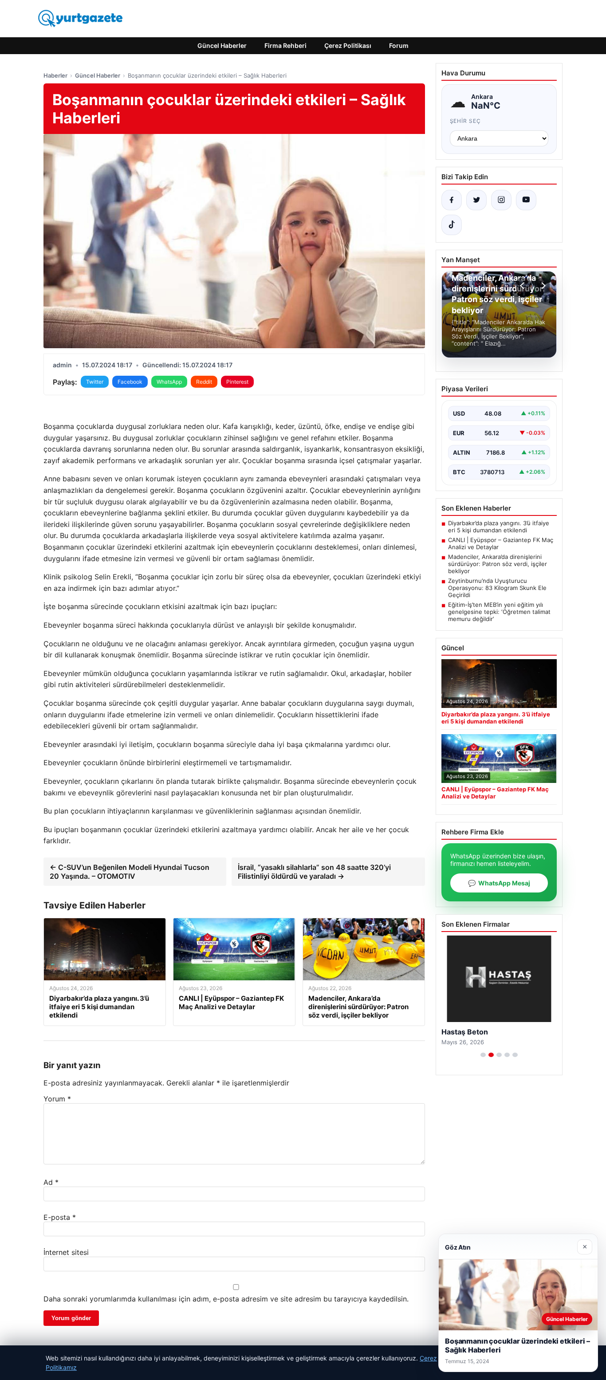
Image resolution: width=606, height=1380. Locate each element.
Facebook (130, 381)
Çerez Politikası (347, 45)
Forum (399, 45)
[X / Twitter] (476, 200)
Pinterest (237, 381)
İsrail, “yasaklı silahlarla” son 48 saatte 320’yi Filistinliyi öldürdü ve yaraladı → (314, 872)
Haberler (55, 75)
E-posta (59, 1217)
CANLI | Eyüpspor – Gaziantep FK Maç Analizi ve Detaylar (500, 543)
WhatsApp (169, 381)
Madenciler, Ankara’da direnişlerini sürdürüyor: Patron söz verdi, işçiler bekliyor (497, 563)
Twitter (94, 381)
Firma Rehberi (285, 45)
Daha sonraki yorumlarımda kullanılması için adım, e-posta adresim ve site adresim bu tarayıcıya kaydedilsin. (226, 1298)
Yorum (57, 1098)
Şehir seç (465, 121)
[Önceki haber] (523, 285)
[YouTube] (526, 200)
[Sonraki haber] (542, 285)
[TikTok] (451, 225)
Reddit (204, 381)
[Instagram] (501, 200)
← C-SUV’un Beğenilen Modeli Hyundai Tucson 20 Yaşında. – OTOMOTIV (129, 872)
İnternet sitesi (66, 1252)
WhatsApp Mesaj (499, 883)
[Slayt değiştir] (483, 1055)
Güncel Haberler (222, 45)
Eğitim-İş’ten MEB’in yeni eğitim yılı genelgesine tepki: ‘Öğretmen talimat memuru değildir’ (499, 611)
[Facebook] (451, 200)
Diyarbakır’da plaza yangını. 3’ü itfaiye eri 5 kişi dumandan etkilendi (498, 526)
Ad (51, 1182)
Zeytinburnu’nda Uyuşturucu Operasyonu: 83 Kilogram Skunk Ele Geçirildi (497, 587)
